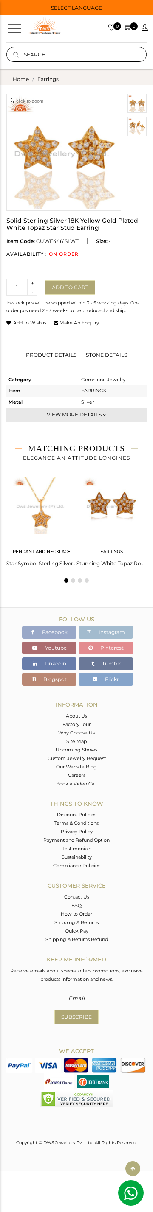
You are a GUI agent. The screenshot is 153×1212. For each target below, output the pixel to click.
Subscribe (76, 1017)
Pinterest (111, 648)
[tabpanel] (41, 519)
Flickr (111, 679)
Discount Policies (76, 815)
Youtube (55, 648)
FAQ (76, 905)
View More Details (75, 414)
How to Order (76, 914)
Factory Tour (76, 724)
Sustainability (77, 857)
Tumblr (111, 663)
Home (21, 79)
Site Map (76, 741)
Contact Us (76, 897)
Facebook (54, 632)
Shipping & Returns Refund (76, 939)
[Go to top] (132, 1168)
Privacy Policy (77, 832)
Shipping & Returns (76, 922)
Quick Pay (76, 931)
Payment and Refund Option (76, 840)
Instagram (111, 632)
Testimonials (76, 849)
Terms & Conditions (76, 823)
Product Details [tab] (51, 355)
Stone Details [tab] (106, 355)
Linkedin (54, 663)
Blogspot (54, 679)
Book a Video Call (76, 784)
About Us (76, 716)
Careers (76, 775)
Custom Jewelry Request (77, 758)
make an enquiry (78, 323)
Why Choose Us (76, 733)
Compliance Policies (76, 866)
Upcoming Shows (76, 750)
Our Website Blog (76, 767)
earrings (48, 79)
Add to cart (70, 287)
